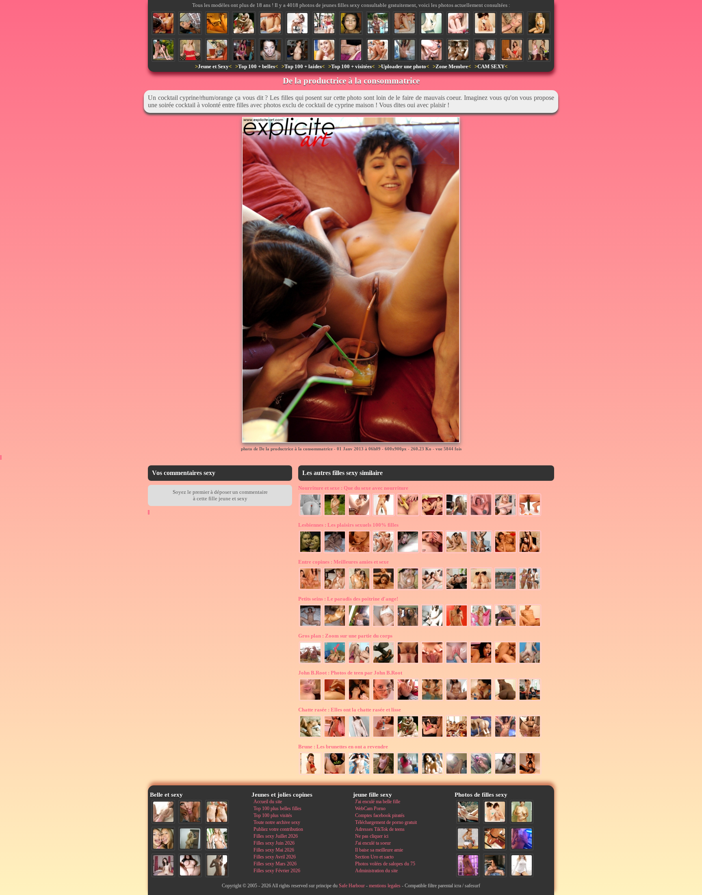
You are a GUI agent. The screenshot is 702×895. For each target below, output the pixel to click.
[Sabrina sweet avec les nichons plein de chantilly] (505, 515)
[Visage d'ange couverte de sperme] (512, 23)
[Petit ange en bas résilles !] (432, 626)
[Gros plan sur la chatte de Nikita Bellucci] (432, 663)
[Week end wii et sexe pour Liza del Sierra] (530, 700)
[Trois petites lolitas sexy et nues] (456, 737)
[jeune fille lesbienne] (383, 589)
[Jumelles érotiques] (481, 589)
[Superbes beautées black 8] (468, 865)
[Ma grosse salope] (190, 865)
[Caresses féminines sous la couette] (335, 552)
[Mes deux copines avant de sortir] (244, 50)
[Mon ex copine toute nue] (351, 50)
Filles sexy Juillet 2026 (276, 836)
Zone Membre (452, 66)
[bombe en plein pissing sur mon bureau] (512, 50)
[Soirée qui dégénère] (335, 589)
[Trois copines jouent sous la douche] (359, 589)
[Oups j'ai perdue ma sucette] (359, 515)
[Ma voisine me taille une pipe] (190, 812)
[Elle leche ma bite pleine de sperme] (324, 50)
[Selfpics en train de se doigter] (456, 774)
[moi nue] (163, 865)
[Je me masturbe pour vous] (431, 23)
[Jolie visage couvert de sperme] (270, 50)
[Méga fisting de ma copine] (456, 663)
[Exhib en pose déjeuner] (505, 626)
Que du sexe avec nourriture (353, 488)
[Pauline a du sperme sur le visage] (351, 23)
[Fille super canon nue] (217, 838)
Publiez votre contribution (278, 829)
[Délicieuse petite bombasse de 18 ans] (335, 737)
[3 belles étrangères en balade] (505, 589)
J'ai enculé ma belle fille (377, 801)
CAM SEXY (491, 66)
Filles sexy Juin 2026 (274, 843)
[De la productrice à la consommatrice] (163, 23)
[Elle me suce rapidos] (190, 23)
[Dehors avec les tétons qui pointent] (383, 774)
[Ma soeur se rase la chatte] (383, 737)
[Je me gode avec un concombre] (530, 515)
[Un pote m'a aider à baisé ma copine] (431, 50)
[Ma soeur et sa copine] (408, 589)
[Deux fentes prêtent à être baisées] (408, 663)
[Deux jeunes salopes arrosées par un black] (359, 700)
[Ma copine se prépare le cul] (335, 774)
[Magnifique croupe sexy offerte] (481, 737)
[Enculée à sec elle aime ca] (270, 23)
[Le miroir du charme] (359, 626)
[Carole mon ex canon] (217, 23)
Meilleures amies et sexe (343, 562)
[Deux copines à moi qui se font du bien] (310, 552)
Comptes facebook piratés (380, 815)
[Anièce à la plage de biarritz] (359, 774)
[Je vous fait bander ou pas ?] (217, 50)
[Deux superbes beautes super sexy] (378, 50)
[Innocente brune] (359, 737)
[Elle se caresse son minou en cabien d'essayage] (383, 626)
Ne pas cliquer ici (371, 836)
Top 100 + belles (256, 66)
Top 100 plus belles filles (277, 808)
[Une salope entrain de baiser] (530, 663)
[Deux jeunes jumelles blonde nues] (217, 812)
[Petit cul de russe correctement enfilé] (408, 700)
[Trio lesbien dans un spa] (432, 700)
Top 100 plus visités (273, 815)
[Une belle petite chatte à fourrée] (359, 663)
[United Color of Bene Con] (530, 774)
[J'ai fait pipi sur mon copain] (456, 700)
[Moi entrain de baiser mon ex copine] (495, 865)
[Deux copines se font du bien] (530, 552)
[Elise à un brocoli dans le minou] (481, 515)
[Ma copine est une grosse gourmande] (456, 515)
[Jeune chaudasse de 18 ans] (335, 515)
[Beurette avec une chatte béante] (530, 737)
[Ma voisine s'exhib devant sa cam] (404, 50)
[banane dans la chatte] (408, 515)
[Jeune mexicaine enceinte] (408, 774)
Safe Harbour (352, 886)
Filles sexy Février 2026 (277, 870)
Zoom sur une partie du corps (345, 636)
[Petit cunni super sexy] (408, 552)
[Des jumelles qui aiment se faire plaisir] (485, 23)
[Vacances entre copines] (408, 626)
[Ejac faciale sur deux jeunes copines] (163, 838)
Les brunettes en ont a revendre (343, 747)
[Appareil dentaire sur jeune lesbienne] (432, 552)
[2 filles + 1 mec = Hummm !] (297, 23)
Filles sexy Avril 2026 (275, 857)
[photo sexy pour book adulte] (539, 23)
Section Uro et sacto (374, 857)
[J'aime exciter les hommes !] (468, 838)
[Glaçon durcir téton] (335, 700)
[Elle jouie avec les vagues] (310, 663)
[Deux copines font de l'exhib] (324, 23)
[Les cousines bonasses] (530, 589)
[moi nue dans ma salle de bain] (481, 774)
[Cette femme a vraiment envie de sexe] (404, 23)
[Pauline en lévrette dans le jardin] (163, 50)
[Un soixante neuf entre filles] (359, 552)
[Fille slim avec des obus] (217, 865)
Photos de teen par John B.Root (350, 673)
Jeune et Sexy (213, 66)
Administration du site (376, 870)
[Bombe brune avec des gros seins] (432, 774)
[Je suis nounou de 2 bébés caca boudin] (432, 515)
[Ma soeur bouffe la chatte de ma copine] (481, 552)
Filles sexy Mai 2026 (274, 850)
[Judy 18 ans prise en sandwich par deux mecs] (505, 663)
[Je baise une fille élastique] (432, 737)
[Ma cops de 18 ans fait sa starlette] (378, 23)
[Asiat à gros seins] (505, 737)
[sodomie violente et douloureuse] (310, 700)
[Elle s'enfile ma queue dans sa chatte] (456, 626)
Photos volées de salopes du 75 (385, 864)
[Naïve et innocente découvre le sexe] (310, 774)
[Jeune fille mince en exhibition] (481, 626)
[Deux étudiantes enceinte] (539, 50)
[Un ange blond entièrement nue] (458, 23)
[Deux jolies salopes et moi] (505, 552)
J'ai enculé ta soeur (373, 843)
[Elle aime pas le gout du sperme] (505, 774)
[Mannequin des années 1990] (521, 865)
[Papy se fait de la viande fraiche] (244, 23)
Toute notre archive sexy (277, 822)
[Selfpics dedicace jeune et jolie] (190, 838)
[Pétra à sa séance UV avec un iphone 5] (521, 838)
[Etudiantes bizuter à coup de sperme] (485, 50)
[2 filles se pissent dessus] (310, 589)
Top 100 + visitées (351, 66)
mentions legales (385, 886)
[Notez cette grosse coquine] (190, 50)
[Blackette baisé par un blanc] (505, 700)
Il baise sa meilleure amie (379, 850)
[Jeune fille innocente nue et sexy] (163, 812)
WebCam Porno (370, 808)
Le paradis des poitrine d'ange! (348, 599)
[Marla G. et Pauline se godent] (456, 589)
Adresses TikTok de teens (380, 829)
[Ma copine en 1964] (468, 812)
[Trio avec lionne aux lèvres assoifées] (432, 589)
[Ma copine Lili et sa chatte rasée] (310, 626)
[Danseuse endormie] (310, 737)
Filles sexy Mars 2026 (275, 864)
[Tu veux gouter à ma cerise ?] (310, 515)
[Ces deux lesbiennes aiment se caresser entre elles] (495, 812)
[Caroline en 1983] (521, 812)
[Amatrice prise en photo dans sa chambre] (297, 50)
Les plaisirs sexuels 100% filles (348, 525)
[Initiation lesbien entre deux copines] (456, 552)
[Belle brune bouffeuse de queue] (481, 663)
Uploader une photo (403, 66)
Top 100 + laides (303, 66)
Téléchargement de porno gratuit (386, 822)
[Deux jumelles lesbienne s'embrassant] (458, 50)
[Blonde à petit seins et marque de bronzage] (335, 626)
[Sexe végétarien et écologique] (383, 515)
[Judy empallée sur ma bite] (530, 626)
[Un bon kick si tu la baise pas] (383, 663)
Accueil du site (268, 801)
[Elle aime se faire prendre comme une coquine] (335, 663)
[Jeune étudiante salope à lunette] (383, 700)
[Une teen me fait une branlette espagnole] (481, 700)
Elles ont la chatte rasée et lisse (349, 710)
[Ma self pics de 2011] (495, 838)
